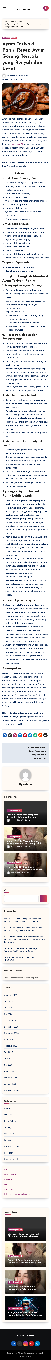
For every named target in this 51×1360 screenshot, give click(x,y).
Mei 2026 (8, 1014)
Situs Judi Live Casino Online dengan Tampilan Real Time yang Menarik (21, 949)
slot (5, 1169)
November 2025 (11, 1033)
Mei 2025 (8, 1065)
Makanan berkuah (12, 1146)
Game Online (10, 1121)
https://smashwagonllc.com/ (17, 1194)
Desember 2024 (11, 1090)
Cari (6, 890)
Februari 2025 (10, 1078)
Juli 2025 (8, 1052)
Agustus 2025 (10, 1046)
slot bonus (8, 1189)
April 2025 (9, 1071)
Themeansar (25, 1356)
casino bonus (10, 1174)
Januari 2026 (10, 1020)
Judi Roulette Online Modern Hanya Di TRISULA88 (21, 958)
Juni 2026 (9, 1008)
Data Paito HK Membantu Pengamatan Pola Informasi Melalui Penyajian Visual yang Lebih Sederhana (25, 939)
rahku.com (24, 9)
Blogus (39, 1353)
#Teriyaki (18, 79)
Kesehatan (9, 1134)
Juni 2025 (9, 1058)
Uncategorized (9, 38)
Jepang (7, 1127)
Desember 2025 (11, 1027)
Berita (7, 1108)
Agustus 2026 (10, 995)
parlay (7, 1184)
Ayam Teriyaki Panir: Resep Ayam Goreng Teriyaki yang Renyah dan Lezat (23, 56)
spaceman (8, 1179)
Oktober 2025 (10, 1039)
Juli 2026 (8, 1001)
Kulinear (8, 1140)
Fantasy (8, 1115)
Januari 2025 (10, 1084)
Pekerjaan (8, 1153)
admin (12, 75)
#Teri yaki (9, 79)
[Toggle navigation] (4, 8)
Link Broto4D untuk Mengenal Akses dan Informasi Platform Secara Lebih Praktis (22, 817)
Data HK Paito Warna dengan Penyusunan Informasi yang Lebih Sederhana (24, 843)
